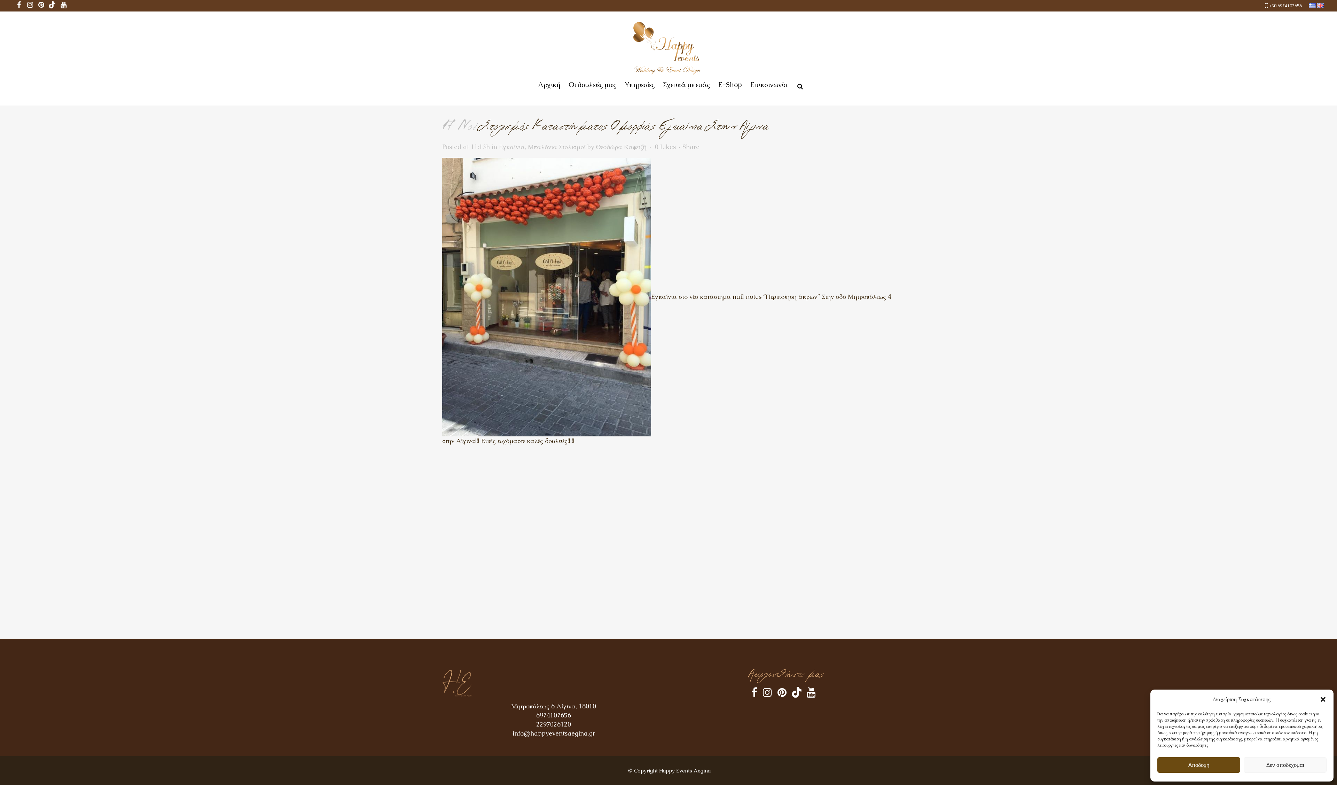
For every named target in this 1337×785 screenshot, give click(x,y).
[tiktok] (52, 5)
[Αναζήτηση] (799, 85)
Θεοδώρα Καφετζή (621, 147)
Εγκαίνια (512, 147)
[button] (1323, 699)
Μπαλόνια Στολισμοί (557, 147)
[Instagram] (30, 5)
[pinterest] (41, 5)
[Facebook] (18, 5)
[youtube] (63, 5)
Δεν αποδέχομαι (1285, 765)
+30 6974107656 (1285, 6)
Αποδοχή (1198, 765)
